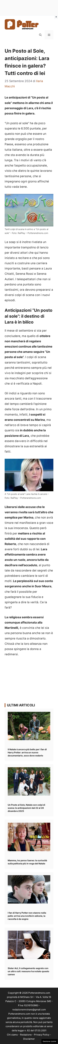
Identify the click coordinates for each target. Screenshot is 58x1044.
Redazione (26, 1034)
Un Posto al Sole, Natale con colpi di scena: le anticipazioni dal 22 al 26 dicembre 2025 (26, 807)
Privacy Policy (41, 1034)
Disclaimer (29, 1038)
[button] (40, 34)
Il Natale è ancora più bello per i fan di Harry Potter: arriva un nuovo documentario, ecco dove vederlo (27, 752)
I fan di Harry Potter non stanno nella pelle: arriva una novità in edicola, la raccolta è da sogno (27, 915)
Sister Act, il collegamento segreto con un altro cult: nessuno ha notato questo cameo (28, 971)
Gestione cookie (49, 1041)
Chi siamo (12, 1034)
